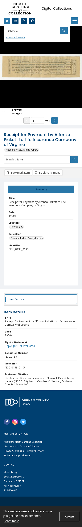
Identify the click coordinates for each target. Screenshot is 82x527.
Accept (69, 516)
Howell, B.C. (16, 226)
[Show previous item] (26, 120)
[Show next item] (54, 120)
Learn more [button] (11, 521)
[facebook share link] (7, 422)
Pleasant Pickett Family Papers (22, 149)
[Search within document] (74, 159)
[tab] (41, 189)
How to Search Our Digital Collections (24, 451)
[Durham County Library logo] (27, 402)
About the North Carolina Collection (23, 441)
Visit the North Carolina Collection (22, 446)
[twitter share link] (23, 422)
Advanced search (15, 37)
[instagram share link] (15, 422)
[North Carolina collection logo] (41, 9)
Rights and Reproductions (18, 455)
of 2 (47, 120)
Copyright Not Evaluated (20, 346)
